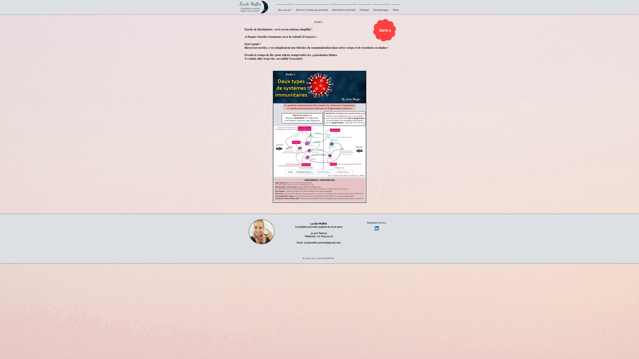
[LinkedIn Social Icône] (377, 228)
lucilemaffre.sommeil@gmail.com (322, 242)
